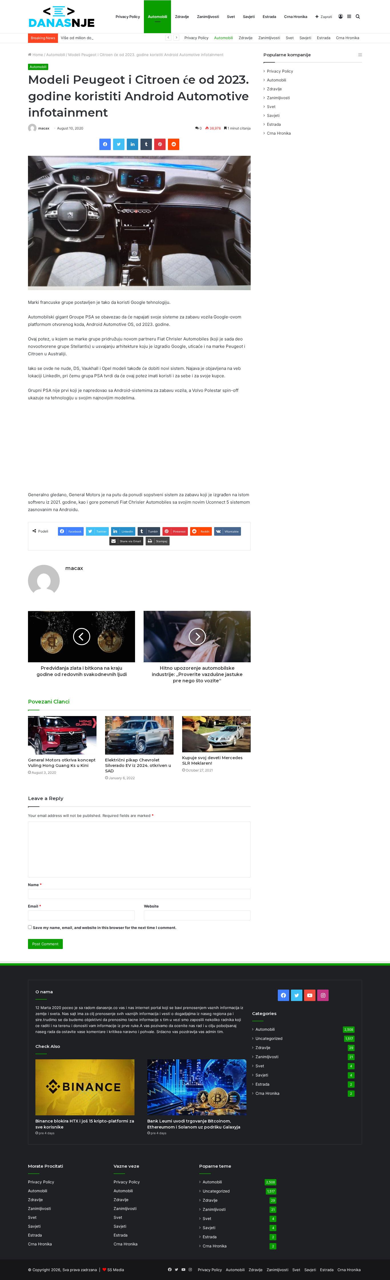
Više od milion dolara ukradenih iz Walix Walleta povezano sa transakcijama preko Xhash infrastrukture (151, 37)
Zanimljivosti (208, 16)
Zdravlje (182, 16)
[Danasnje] (61, 16)
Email (34, 906)
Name (35, 884)
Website (151, 906)
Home (37, 54)
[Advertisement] (139, 449)
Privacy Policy (128, 16)
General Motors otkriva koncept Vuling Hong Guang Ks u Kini (62, 762)
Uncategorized (269, 1038)
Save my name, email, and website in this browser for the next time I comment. (104, 927)
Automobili (157, 16)
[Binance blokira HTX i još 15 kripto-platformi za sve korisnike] (84, 1087)
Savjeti (249, 16)
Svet (231, 16)
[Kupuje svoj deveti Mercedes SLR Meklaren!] (216, 734)
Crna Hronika (295, 16)
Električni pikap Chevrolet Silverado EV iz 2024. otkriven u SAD (138, 765)
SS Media (115, 1269)
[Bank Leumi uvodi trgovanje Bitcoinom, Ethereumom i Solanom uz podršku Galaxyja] (196, 1087)
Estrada (269, 16)
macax (43, 128)
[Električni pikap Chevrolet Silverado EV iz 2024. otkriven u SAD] (139, 735)
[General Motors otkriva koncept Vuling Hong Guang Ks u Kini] (62, 735)
